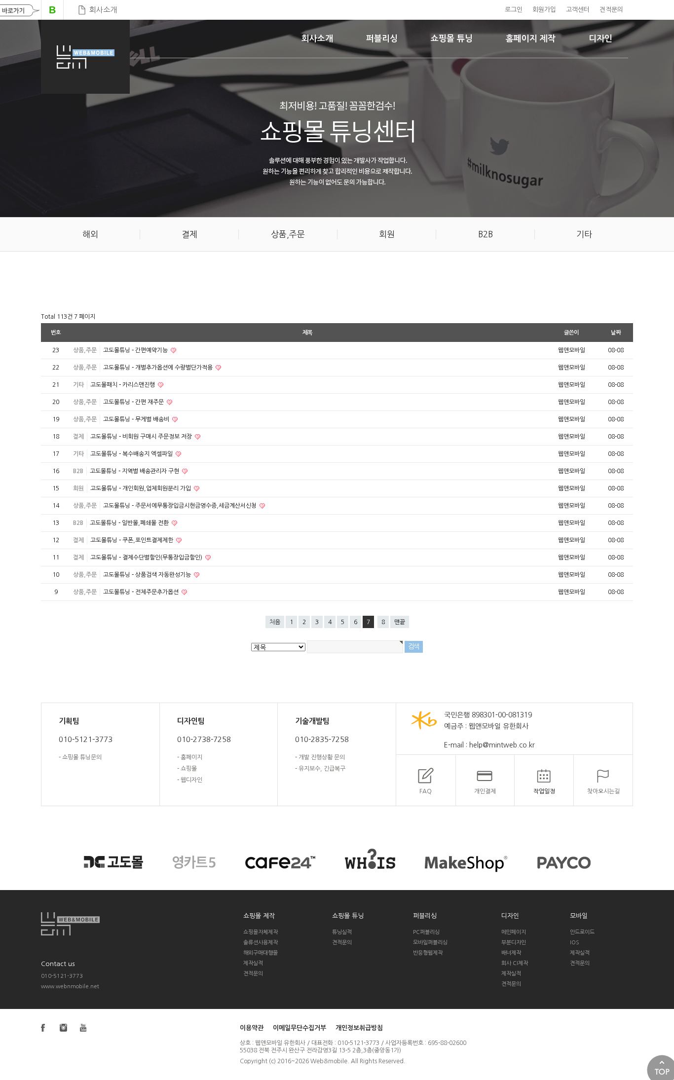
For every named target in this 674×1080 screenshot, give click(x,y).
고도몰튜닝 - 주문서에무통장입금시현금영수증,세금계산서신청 (180, 506)
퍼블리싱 (382, 39)
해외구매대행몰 (260, 953)
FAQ (425, 791)
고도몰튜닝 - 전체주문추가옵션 (141, 592)
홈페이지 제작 (531, 39)
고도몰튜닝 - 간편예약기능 (136, 350)
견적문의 (611, 9)
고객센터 (578, 9)
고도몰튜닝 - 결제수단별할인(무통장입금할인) (147, 557)
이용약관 (251, 1028)
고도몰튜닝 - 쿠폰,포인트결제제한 (132, 540)
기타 (78, 385)
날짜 (616, 332)
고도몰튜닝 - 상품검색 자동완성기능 (147, 575)
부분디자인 (513, 942)
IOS (574, 942)
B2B (78, 471)
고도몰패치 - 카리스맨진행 (123, 385)
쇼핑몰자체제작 (260, 932)
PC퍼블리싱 (426, 932)
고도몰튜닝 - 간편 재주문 (134, 402)
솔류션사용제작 (260, 942)
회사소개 (103, 9)
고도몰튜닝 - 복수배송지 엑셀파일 (132, 454)
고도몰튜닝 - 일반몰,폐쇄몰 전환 (130, 523)
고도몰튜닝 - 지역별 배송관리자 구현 (135, 471)
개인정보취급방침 (359, 1028)
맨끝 (399, 622)
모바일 (579, 916)
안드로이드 (582, 932)
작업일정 (544, 791)
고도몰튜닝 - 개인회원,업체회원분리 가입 (141, 488)
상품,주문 (85, 350)
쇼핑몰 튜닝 (452, 39)
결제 (78, 437)
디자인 (600, 39)
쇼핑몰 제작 (259, 916)
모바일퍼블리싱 (430, 942)
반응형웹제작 (428, 953)
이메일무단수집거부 (299, 1028)
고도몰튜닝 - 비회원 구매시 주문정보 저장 (141, 437)
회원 (78, 488)
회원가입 (544, 9)
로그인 (514, 9)
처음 (274, 622)
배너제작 (511, 953)
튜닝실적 (342, 932)
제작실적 (253, 963)
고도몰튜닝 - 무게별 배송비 (137, 419)
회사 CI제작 (514, 963)
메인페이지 (513, 932)
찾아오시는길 (603, 791)
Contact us (58, 964)
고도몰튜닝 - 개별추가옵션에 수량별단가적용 (158, 368)
